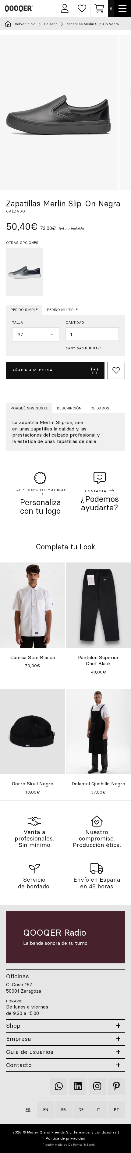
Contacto (19, 1065)
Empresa (18, 1039)
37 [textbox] (20, 334)
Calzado (51, 24)
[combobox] (35, 334)
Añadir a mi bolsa (32, 370)
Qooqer (19, 8)
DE (81, 1109)
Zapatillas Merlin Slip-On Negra (92, 24)
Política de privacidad (65, 1138)
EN (45, 1109)
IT (99, 1109)
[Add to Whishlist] (116, 370)
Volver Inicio (25, 24)
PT (116, 1109)
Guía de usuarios (29, 1052)
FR (63, 1109)
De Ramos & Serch (81, 1145)
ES (28, 1109)
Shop (13, 1026)
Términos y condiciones (95, 1132)
